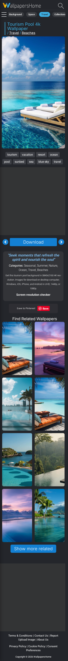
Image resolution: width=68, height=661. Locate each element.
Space (31, 14)
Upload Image (26, 639)
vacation (27, 154)
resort (41, 154)
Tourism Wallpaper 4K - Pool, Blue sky (22, 6)
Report (54, 635)
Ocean (23, 270)
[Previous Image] (5, 242)
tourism (12, 154)
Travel (44, 14)
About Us (42, 639)
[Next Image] (61, 242)
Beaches (28, 33)
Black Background (12, 14)
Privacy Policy (17, 646)
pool (7, 161)
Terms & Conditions (20, 635)
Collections (60, 14)
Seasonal (30, 265)
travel (57, 161)
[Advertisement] (34, 201)
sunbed (19, 161)
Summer (42, 265)
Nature (53, 265)
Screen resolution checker (33, 294)
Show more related (33, 548)
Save (46, 308)
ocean (54, 154)
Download (33, 242)
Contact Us (41, 635)
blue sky (43, 161)
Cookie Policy (36, 646)
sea (31, 161)
